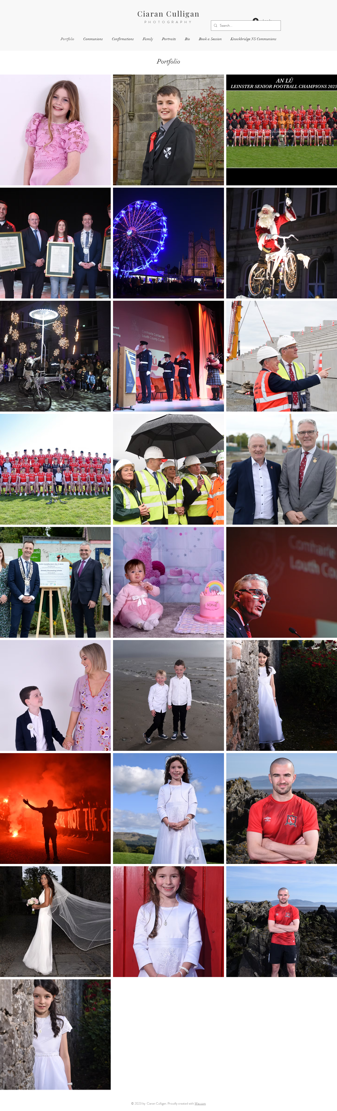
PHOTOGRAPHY (168, 22)
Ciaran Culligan (168, 13)
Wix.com (200, 1103)
